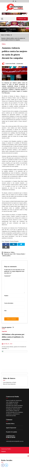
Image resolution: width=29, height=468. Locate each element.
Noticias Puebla (20, 254)
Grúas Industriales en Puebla (9, 382)
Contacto (3, 451)
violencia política (6, 255)
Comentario (7, 276)
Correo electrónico (8, 303)
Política (4, 44)
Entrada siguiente (7, 327)
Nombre (6, 295)
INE (14, 254)
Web (5, 310)
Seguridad (4, 331)
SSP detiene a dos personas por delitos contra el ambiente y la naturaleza (13, 336)
